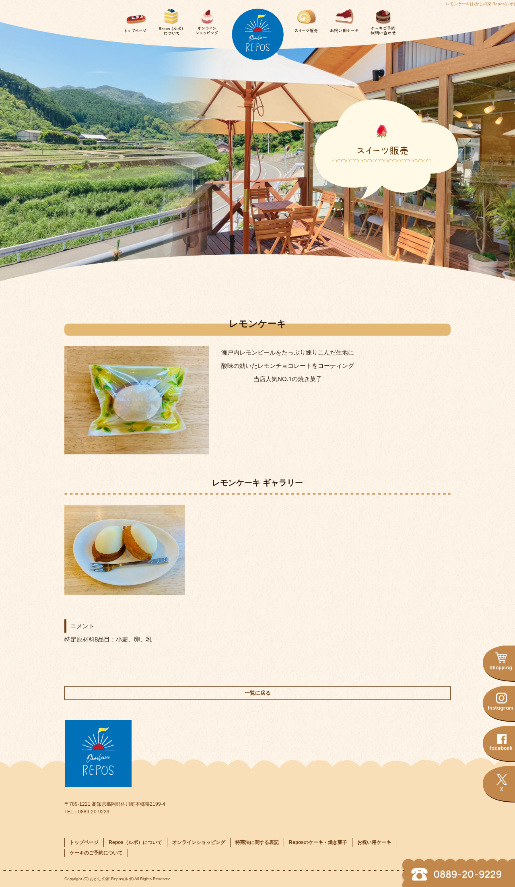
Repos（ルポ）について (169, 19)
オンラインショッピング (205, 19)
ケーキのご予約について (380, 19)
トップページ (134, 19)
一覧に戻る (258, 693)
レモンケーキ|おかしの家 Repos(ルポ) (480, 4)
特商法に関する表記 (257, 842)
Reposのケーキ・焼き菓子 (308, 19)
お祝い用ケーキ (344, 19)
